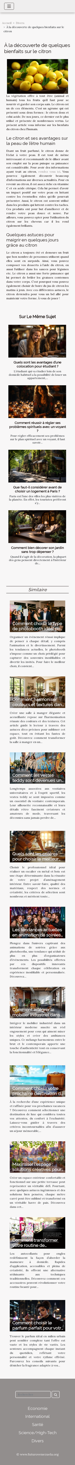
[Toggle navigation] (9, 6)
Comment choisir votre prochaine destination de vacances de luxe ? (37, 1093)
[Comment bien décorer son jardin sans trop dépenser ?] (37, 526)
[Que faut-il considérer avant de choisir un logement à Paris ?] (37, 466)
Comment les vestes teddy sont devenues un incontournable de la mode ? (37, 782)
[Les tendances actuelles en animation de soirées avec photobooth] (37, 922)
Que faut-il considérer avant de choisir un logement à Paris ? (37, 489)
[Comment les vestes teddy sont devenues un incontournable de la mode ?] (37, 767)
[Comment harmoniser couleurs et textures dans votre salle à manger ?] (37, 692)
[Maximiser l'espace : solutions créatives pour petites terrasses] (37, 1156)
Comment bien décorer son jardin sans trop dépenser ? (37, 550)
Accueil (7, 23)
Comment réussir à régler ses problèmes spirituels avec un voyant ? (37, 427)
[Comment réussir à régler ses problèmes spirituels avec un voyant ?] (37, 401)
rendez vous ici (49, 171)
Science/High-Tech (38, 1432)
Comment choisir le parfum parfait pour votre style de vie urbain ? (38, 1328)
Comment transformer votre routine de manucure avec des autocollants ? (35, 1247)
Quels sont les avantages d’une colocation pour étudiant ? (37, 364)
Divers (20, 23)
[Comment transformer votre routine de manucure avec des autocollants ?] (37, 1232)
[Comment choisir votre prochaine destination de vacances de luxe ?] (37, 1081)
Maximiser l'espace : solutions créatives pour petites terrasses (36, 1169)
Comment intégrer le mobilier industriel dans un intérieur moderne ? (36, 1015)
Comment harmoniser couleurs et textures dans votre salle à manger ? (38, 704)
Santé (37, 1424)
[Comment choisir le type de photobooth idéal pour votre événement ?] (37, 616)
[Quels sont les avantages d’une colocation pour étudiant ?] (37, 341)
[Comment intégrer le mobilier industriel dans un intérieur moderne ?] (37, 1002)
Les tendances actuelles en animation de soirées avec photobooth (37, 935)
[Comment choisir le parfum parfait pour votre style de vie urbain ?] (37, 1315)
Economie (37, 1408)
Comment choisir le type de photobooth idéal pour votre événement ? (38, 628)
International (37, 1416)
